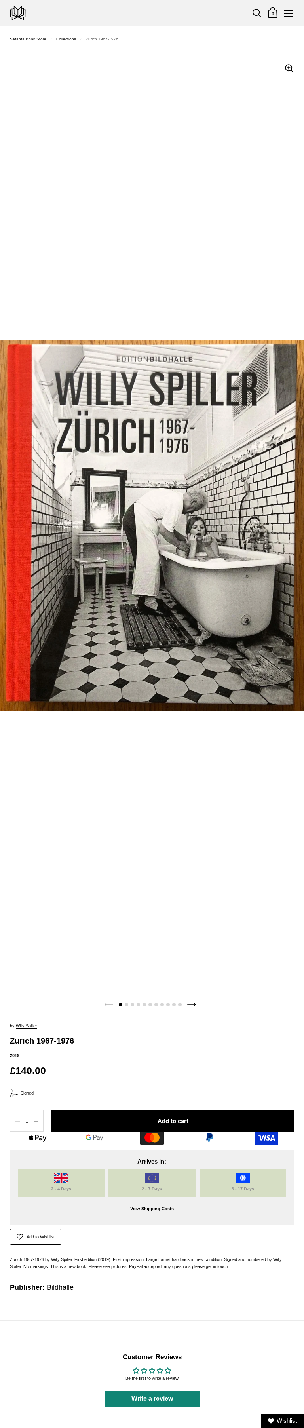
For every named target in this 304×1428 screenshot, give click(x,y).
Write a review (152, 1398)
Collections (66, 39)
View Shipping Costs (152, 1208)
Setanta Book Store (28, 39)
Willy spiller (26, 1025)
